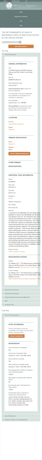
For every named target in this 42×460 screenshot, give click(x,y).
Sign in (5, 1)
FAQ (21, 25)
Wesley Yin (11, 144)
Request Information (16, 336)
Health (10, 198)
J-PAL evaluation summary (16, 252)
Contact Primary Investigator (19, 153)
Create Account (15, 1)
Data (21, 21)
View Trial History (20, 46)
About (21, 12)
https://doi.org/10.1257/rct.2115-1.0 (31, 267)
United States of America (16, 124)
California (11, 129)
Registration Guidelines (21, 16)
